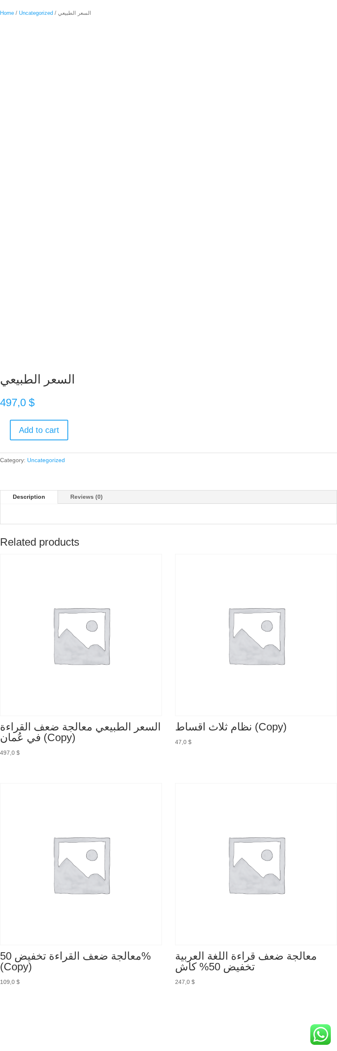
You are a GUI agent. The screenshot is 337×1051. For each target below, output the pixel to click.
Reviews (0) (86, 496)
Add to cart (39, 430)
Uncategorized (36, 13)
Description (29, 496)
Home (7, 13)
